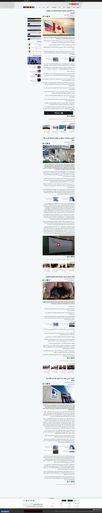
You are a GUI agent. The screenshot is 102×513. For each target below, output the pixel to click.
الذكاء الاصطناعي (54, 7)
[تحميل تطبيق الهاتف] (67, 500)
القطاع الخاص (63, 426)
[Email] (43, 16)
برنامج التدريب (77, 507)
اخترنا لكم (72, 262)
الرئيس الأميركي (69, 106)
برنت (65, 308)
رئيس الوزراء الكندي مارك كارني (65, 40)
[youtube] (28, 500)
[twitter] (26, 500)
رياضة (59, 7)
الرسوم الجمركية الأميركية (60, 73)
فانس (57, 91)
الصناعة (47, 173)
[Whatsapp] (45, 16)
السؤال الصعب (52, 506)
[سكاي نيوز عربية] (74, 4)
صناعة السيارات (60, 47)
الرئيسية (78, 7)
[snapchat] (30, 500)
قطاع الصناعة (52, 416)
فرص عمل (59, 467)
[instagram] (24, 500)
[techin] (59, 113)
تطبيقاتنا (69, 505)
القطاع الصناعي (59, 174)
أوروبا (72, 350)
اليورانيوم (63, 341)
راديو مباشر (69, 506)
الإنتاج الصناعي (51, 329)
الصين (67, 329)
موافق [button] (5, 511)
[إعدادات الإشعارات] (32, 7)
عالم (64, 7)
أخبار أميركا (72, 123)
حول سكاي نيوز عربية (76, 506)
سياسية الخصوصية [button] (52, 511)
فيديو (43, 7)
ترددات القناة (69, 507)
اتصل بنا (78, 505)
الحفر (62, 411)
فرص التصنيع (69, 462)
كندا (72, 49)
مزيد (39, 7)
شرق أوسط (68, 7)
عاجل (30, 7)
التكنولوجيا (57, 173)
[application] (59, 245)
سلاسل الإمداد (57, 228)
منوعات (48, 7)
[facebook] (23, 500)
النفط (46, 337)
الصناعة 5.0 (70, 184)
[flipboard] (31, 500)
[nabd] (33, 500)
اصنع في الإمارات (62, 189)
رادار (53, 507)
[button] (27, 7)
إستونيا (62, 350)
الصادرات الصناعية (46, 221)
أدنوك (73, 420)
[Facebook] (49, 16)
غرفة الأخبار (52, 505)
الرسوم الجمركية (63, 42)
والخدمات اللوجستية (58, 411)
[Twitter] (47, 16)
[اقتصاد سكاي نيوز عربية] (35, 7)
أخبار (73, 7)
